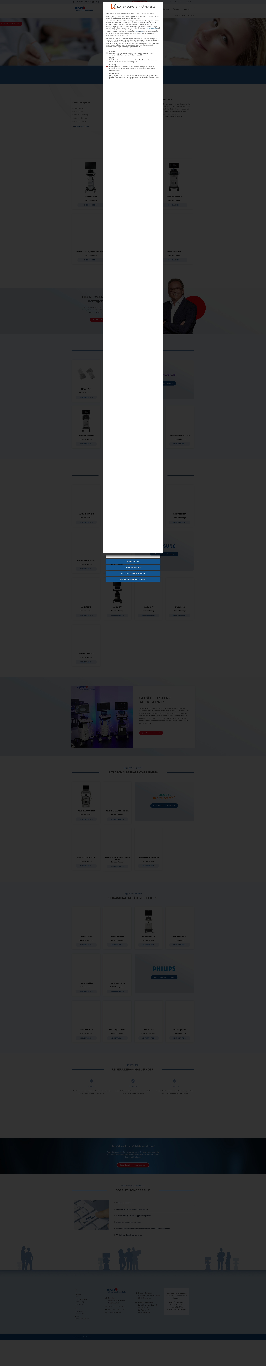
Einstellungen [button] (139, 31)
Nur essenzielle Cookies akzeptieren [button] (133, 573)
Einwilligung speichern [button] (133, 567)
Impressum (146, 587)
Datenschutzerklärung (152, 28)
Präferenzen (120, 587)
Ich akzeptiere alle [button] (133, 561)
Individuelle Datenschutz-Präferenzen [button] (133, 579)
